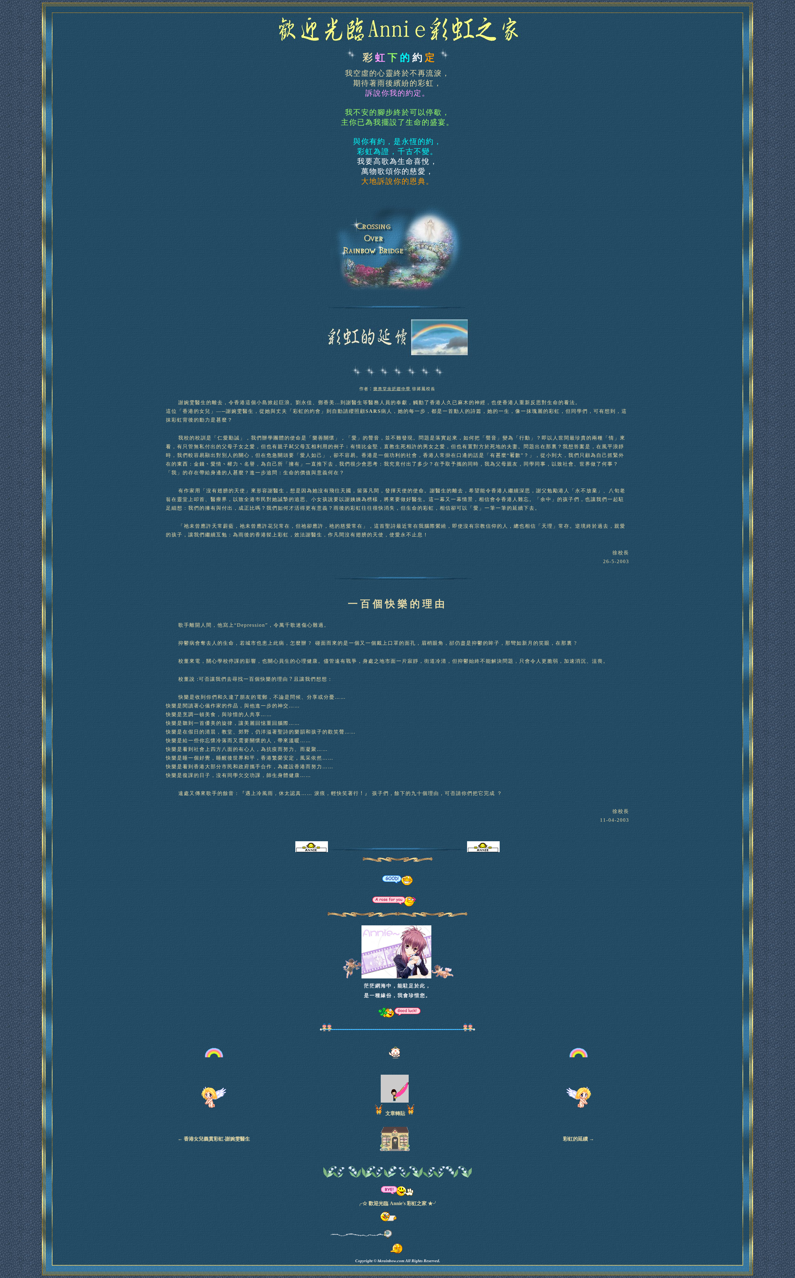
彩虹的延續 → (578, 1138)
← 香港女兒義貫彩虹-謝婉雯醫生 (214, 1138)
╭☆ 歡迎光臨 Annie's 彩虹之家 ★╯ (397, 1203)
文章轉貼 (395, 1113)
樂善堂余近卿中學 (392, 388)
